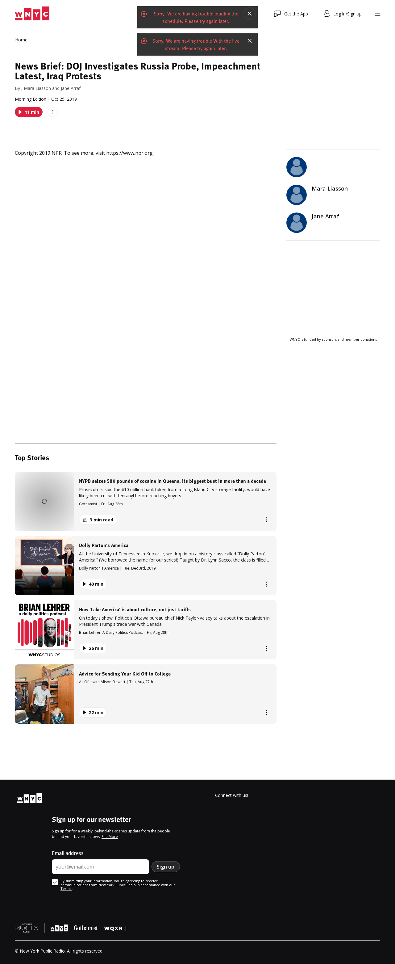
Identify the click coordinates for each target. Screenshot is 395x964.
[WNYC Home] (32, 13)
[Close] (249, 15)
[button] (145, 501)
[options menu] (53, 112)
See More (110, 836)
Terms (66, 888)
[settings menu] (377, 14)
